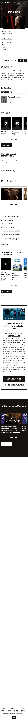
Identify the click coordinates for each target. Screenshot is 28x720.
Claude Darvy (4, 133)
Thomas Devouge (6, 33)
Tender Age (9, 333)
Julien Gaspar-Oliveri (15, 334)
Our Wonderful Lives (16, 275)
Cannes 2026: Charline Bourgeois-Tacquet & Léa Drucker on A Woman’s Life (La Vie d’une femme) (10, 429)
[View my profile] (24, 3)
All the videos (6, 444)
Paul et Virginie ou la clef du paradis (5, 275)
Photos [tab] (14, 185)
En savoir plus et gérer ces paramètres (11, 713)
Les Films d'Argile (6, 39)
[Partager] (21, 60)
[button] (20, 190)
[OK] (14, 717)
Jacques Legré (15, 133)
